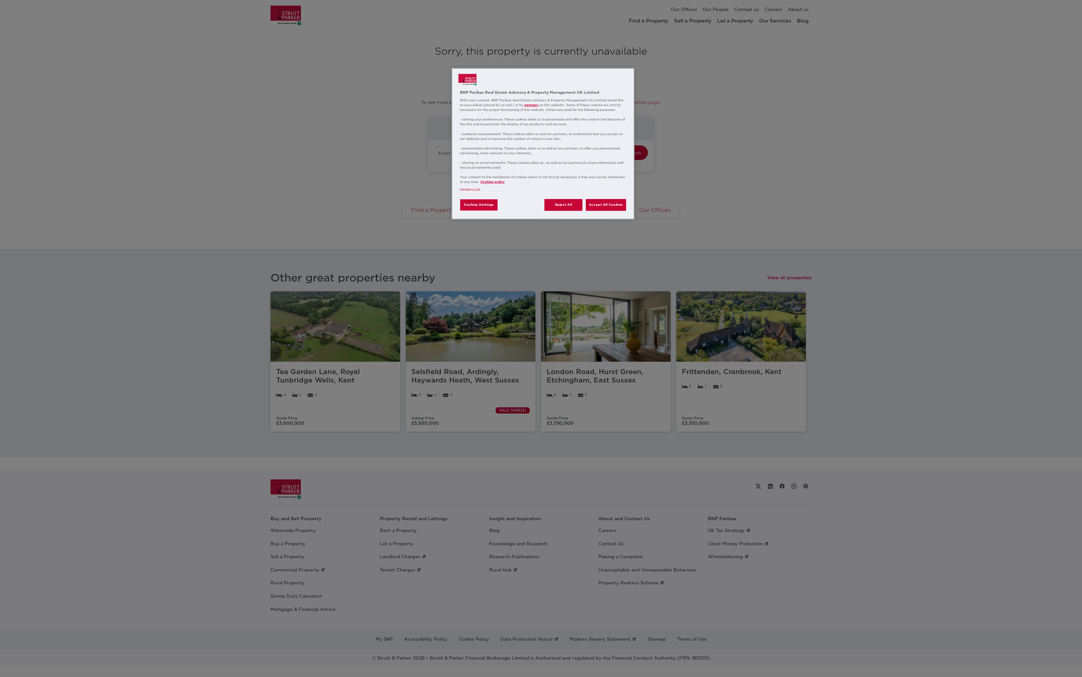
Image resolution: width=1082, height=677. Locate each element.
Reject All (563, 205)
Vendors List (470, 189)
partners (531, 105)
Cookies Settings (479, 205)
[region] (543, 144)
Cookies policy (492, 182)
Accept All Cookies (606, 205)
